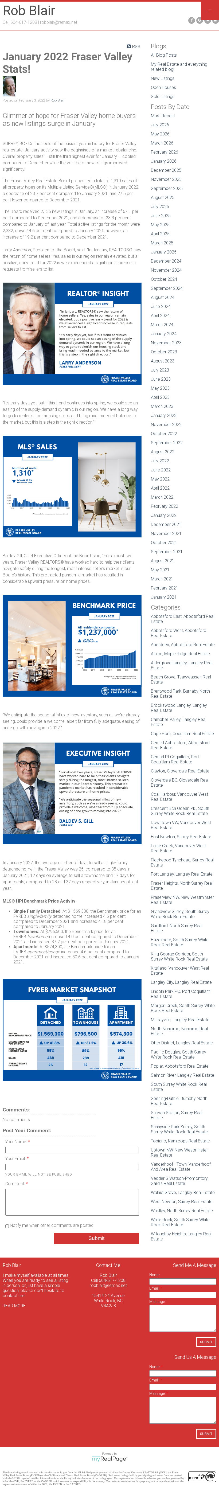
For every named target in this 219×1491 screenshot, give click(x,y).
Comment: (15, 1183)
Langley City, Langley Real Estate (181, 982)
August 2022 (162, 451)
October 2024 (164, 279)
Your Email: (16, 1158)
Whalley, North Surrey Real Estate (182, 1210)
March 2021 (162, 578)
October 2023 (164, 351)
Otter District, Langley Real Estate (182, 1042)
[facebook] (191, 19)
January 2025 (164, 252)
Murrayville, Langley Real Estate (180, 1019)
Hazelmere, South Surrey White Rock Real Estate (180, 942)
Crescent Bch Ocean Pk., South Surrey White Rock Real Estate (180, 811)
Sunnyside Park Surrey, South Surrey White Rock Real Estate (179, 1129)
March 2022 (162, 497)
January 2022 (164, 515)
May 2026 (160, 133)
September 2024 (167, 288)
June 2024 (161, 306)
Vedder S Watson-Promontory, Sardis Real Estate (179, 1181)
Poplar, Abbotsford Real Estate (180, 1066)
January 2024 (164, 333)
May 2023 (160, 388)
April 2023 (160, 397)
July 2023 (160, 370)
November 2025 (166, 179)
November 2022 (166, 424)
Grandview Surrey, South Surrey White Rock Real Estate (180, 914)
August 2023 (162, 361)
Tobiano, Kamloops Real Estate (180, 1140)
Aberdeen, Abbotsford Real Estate (183, 644)
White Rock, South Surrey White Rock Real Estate (180, 1222)
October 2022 (164, 433)
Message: (157, 1301)
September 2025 (167, 188)
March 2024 (162, 324)
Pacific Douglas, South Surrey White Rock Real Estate (178, 1054)
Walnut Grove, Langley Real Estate (183, 1192)
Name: (154, 1275)
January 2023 (164, 415)
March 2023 (162, 406)
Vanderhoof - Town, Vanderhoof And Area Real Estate (181, 1167)
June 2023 (161, 379)
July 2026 (160, 124)
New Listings (162, 78)
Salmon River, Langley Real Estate (182, 1075)
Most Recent (163, 115)
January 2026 (164, 161)
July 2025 (160, 206)
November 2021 (166, 533)
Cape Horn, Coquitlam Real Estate (182, 733)
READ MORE (14, 1305)
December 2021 (166, 524)
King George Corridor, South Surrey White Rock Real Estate (179, 956)
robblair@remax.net (58, 22)
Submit (96, 1238)
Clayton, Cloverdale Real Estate (180, 771)
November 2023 (166, 342)
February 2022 (164, 506)
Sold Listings (162, 96)
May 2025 (160, 224)
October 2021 (164, 542)
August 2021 (162, 560)
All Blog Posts (164, 55)
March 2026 (162, 143)
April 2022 (160, 488)
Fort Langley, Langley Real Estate (182, 874)
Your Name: (16, 1141)
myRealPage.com (110, 1459)
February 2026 (164, 152)
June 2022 (161, 470)
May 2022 (160, 479)
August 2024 (162, 297)
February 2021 (164, 588)
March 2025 (162, 242)
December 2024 (166, 261)
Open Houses (163, 87)
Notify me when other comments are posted (51, 1225)
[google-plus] (199, 19)
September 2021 (167, 551)
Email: (154, 1288)
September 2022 (167, 442)
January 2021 (164, 597)
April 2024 (160, 315)
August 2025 (162, 197)
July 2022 (160, 460)
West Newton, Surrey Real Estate (182, 1201)
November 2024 (166, 270)
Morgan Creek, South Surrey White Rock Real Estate (183, 1008)
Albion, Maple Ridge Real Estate (180, 653)
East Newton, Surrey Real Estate (181, 836)
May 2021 (160, 569)
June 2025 (161, 215)
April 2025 (160, 233)
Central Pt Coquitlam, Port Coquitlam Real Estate (175, 759)
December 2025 (166, 170)
